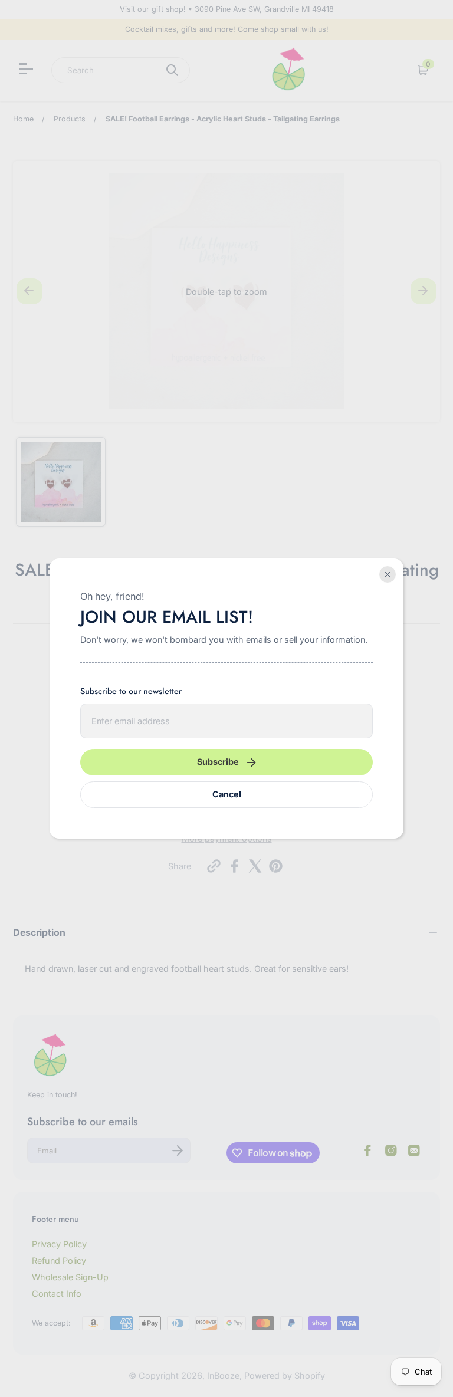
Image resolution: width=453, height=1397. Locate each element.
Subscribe (218, 762)
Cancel (226, 794)
